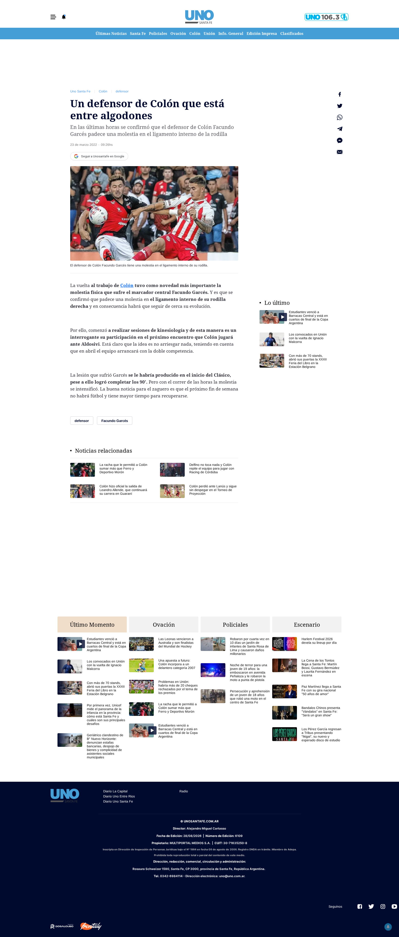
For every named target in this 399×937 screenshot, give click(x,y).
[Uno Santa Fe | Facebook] (359, 906)
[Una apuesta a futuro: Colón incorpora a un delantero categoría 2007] (163, 665)
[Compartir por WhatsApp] (339, 117)
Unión (209, 33)
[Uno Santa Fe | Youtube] (394, 906)
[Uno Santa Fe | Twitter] (371, 906)
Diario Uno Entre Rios (119, 796)
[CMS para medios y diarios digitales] (62, 926)
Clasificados (291, 33)
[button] (53, 17)
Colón (194, 33)
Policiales (158, 33)
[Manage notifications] (388, 927)
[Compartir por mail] (339, 152)
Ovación (178, 33)
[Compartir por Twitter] (339, 105)
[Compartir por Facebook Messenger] (339, 140)
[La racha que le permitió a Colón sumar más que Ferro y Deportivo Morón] (109, 469)
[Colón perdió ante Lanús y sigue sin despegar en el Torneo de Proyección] (199, 491)
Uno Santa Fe (80, 91)
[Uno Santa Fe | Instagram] (382, 906)
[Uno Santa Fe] (199, 17)
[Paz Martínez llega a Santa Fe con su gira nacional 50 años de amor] (307, 691)
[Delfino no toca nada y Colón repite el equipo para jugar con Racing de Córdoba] (199, 469)
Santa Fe (138, 33)
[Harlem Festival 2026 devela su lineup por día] (307, 644)
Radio (183, 791)
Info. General (230, 33)
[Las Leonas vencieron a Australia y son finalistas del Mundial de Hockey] (163, 644)
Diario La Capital (115, 791)
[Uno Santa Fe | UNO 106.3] (326, 17)
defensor (122, 91)
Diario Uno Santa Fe (118, 801)
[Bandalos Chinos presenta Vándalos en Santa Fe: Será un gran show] (307, 713)
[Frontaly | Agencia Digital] (87, 926)
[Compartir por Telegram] (339, 129)
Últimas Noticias (111, 33)
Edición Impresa (262, 33)
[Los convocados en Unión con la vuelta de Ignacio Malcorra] (294, 339)
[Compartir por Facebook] (339, 94)
